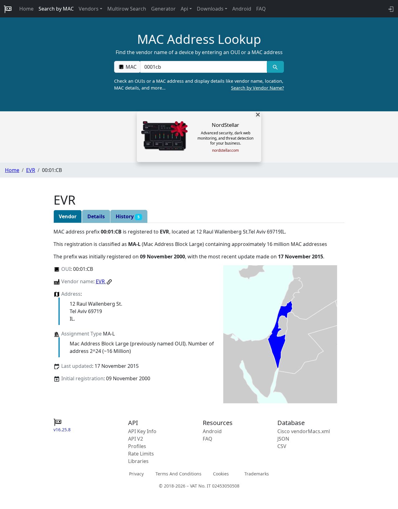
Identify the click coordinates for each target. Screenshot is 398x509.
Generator (163, 8)
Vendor (67, 216)
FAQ (261, 8)
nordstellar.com (225, 150)
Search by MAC (56, 8)
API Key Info (142, 431)
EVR (30, 170)
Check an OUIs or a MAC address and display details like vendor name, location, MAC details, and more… (199, 84)
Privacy (136, 474)
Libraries (138, 461)
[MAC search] (275, 67)
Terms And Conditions (178, 474)
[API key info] (390, 8)
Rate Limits (141, 453)
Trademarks (256, 474)
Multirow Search (126, 8)
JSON (283, 438)
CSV (281, 446)
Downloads (210, 8)
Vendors (89, 8)
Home (26, 8)
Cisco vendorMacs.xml (303, 431)
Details (96, 216)
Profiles (137, 446)
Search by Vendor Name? (257, 88)
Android (241, 8)
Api (184, 8)
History (128, 216)
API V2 (135, 438)
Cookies (221, 474)
